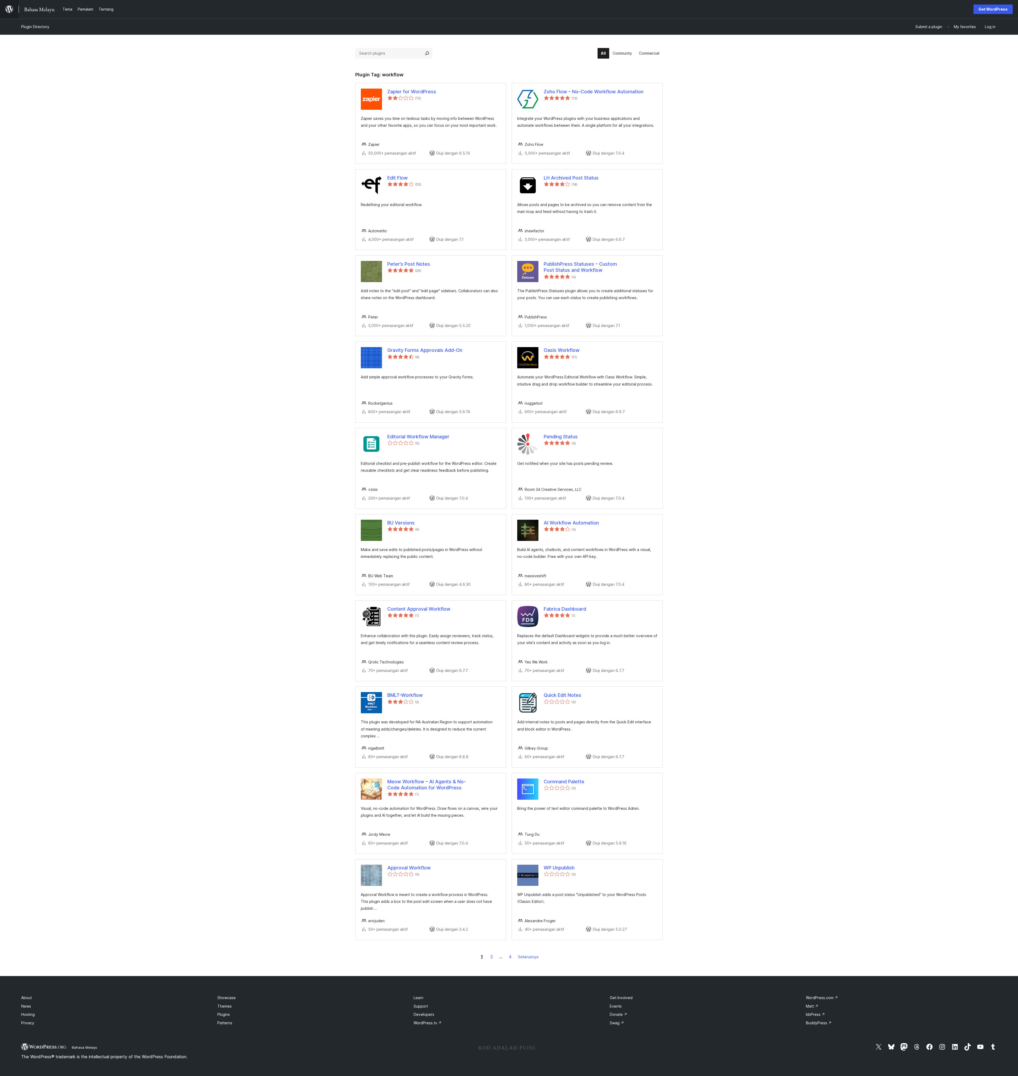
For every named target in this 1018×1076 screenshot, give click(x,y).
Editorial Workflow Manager (418, 436)
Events (616, 1006)
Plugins (223, 1014)
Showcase (226, 997)
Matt (812, 1006)
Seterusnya (528, 957)
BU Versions (401, 523)
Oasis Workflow (562, 350)
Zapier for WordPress (411, 91)
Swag (617, 1023)
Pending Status (561, 436)
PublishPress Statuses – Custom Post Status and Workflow (580, 267)
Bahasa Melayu (84, 1047)
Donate (618, 1014)
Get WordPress (993, 9)
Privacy (27, 1023)
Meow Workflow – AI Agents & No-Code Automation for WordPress (426, 784)
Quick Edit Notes (562, 695)
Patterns (224, 1023)
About (26, 997)
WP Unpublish (559, 868)
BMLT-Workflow (405, 695)
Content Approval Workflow (418, 609)
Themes (224, 1006)
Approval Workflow (409, 868)
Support (421, 1006)
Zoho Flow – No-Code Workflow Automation (593, 91)
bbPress (815, 1014)
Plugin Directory (35, 26)
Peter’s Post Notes (408, 264)
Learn (418, 997)
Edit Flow (397, 178)
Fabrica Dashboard (565, 609)
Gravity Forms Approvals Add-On (424, 350)
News (26, 1006)
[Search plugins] (427, 53)
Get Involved (621, 997)
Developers (424, 1014)
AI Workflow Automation (571, 523)
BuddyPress (819, 1023)
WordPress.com (822, 997)
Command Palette (564, 781)
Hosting (28, 1014)
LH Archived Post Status (571, 178)
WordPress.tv (428, 1023)
